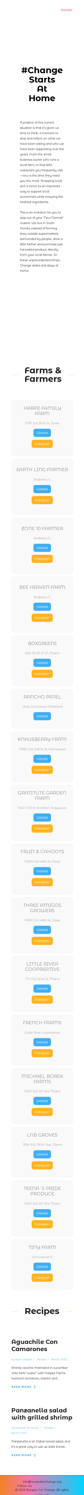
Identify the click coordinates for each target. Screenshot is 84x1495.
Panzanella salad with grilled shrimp (41, 1414)
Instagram (42, 444)
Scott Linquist (23, 1359)
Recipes (41, 1359)
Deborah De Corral (27, 1427)
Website (42, 433)
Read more (21, 1386)
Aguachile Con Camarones (34, 1345)
